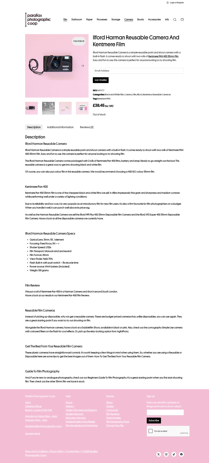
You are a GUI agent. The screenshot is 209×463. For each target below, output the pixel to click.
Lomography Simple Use (161, 327)
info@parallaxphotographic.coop (43, 426)
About (69, 402)
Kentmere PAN (103, 99)
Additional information (60, 127)
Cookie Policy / (73, 451)
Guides (110, 406)
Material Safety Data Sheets (80, 421)
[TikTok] (173, 454)
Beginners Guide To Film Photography (107, 377)
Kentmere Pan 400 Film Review (73, 295)
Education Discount (76, 418)
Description (34, 127)
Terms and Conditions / (37, 451)
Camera (128, 94)
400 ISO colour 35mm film (141, 171)
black (116, 327)
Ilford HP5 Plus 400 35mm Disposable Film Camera (105, 214)
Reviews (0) (86, 127)
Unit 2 (28, 402)
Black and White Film (114, 94)
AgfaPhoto (122, 331)
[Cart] (182, 19)
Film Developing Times (117, 421)
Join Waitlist (101, 80)
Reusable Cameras (162, 94)
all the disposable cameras (69, 218)
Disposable (31, 356)
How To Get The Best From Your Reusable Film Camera (122, 356)
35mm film (61, 381)
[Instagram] (166, 454)
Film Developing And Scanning (82, 425)
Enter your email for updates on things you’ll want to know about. (164, 404)
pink (125, 327)
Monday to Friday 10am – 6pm (41, 416)
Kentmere (147, 94)
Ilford (139, 94)
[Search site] (174, 19)
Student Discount (74, 414)
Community (112, 410)
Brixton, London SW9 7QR (38, 410)
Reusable (174, 352)
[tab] (34, 127)
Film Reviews (112, 414)
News (109, 402)
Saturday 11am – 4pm (36, 420)
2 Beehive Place (33, 406)
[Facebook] (181, 454)
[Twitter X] (158, 454)
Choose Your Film (115, 425)
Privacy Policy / (57, 451)
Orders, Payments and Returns (81, 410)
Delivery (70, 406)
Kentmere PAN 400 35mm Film (163, 56)
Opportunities (113, 418)
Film (134, 94)
